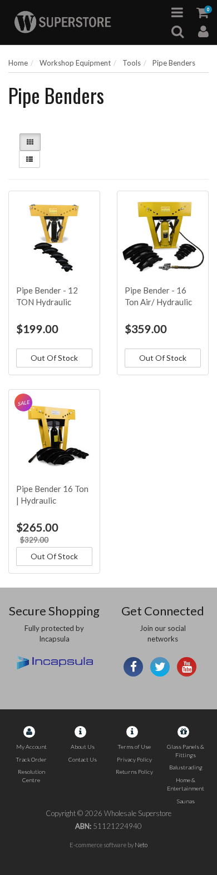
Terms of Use (134, 746)
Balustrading (186, 767)
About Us (83, 746)
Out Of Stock (54, 357)
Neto (141, 844)
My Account (31, 746)
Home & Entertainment (185, 784)
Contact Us (82, 759)
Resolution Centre (31, 775)
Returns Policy (134, 771)
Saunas (185, 801)
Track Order (31, 759)
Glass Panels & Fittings (185, 750)
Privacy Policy (134, 759)
